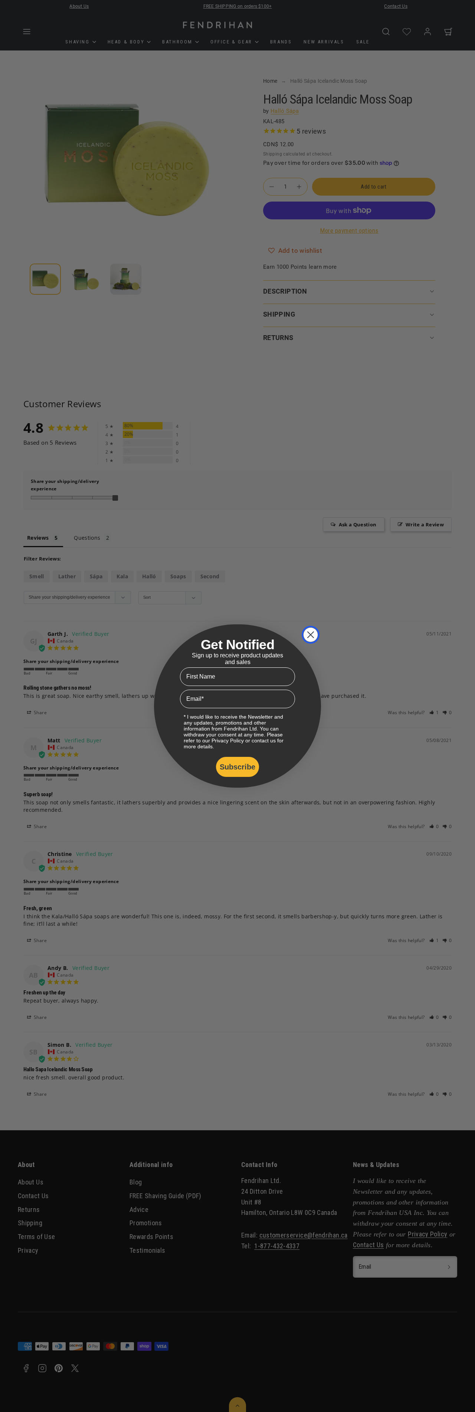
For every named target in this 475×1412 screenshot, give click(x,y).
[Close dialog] (310, 634)
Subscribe (237, 767)
